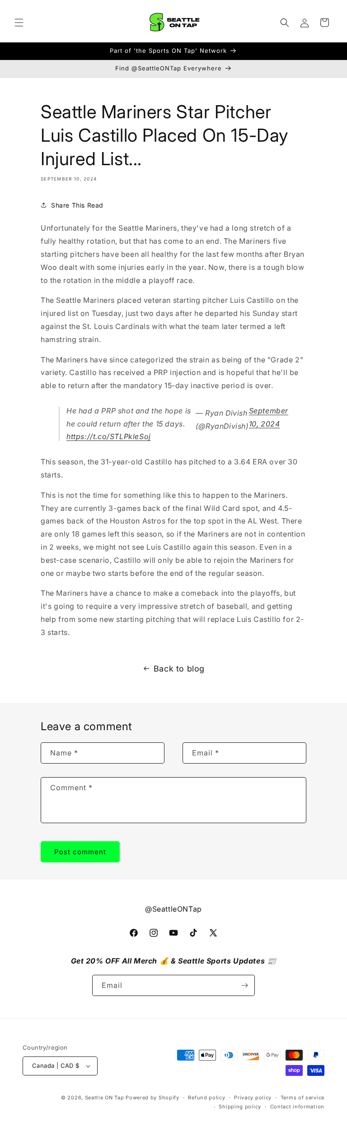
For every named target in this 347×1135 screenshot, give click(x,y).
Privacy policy (253, 1097)
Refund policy (206, 1097)
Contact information (297, 1106)
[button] (19, 22)
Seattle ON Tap (104, 1097)
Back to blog (179, 668)
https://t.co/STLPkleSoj (108, 436)
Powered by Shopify (152, 1097)
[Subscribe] (244, 985)
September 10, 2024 (268, 417)
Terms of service (302, 1097)
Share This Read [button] (77, 205)
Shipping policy (240, 1106)
